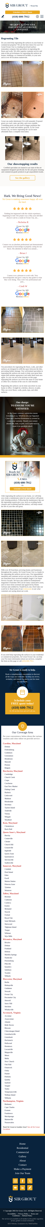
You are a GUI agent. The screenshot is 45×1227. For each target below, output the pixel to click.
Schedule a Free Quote (22, 489)
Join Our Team (22, 1173)
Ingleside (8, 851)
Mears (7, 1055)
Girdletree (8, 988)
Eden (6, 875)
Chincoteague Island (12, 1031)
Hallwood (8, 1043)
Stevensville (9, 860)
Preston (7, 765)
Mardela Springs (11, 955)
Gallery (22, 1156)
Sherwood (8, 924)
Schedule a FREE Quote (22, 12)
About (22, 1160)
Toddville (8, 811)
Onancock (8, 1068)
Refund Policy (27, 1216)
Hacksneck (9, 1040)
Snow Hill (8, 1004)
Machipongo (9, 1116)
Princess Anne (10, 884)
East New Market (11, 786)
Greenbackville (10, 1034)
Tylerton (8, 887)
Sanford (7, 1083)
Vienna (7, 814)
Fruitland (8, 949)
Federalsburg (9, 750)
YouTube (15, 1187)
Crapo (7, 780)
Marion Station (10, 881)
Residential (22, 1147)
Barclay (7, 835)
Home (22, 1143)
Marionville (9, 1119)
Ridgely (7, 768)
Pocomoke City (10, 997)
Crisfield (8, 869)
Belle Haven (9, 1025)
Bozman (8, 897)
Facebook (22, 1181)
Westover (8, 890)
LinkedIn (22, 1187)
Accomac (8, 1016)
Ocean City (9, 994)
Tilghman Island (10, 927)
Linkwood (8, 795)
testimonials (27, 589)
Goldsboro (8, 753)
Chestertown (9, 826)
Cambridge (9, 774)
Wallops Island (10, 1095)
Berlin (7, 982)
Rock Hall (8, 829)
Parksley (8, 1077)
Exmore (7, 1110)
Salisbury (8, 970)
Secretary (8, 805)
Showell (8, 1000)
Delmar (7, 946)
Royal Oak (9, 918)
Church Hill (9, 845)
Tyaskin (7, 973)
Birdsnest (8, 1104)
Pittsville (8, 964)
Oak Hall (8, 1065)
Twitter (29, 1181)
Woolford (8, 820)
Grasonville (9, 848)
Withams (8, 1098)
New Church (9, 1061)
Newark (7, 991)
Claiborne (8, 900)
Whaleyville (9, 1010)
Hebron (7, 952)
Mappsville (9, 1052)
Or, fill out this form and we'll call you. (23, 711)
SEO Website (12, 1224)
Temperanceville (11, 1092)
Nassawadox (9, 1122)
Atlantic (7, 1022)
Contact (23, 1164)
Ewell (7, 878)
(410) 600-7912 (20, 16)
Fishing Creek (10, 789)
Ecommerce (22, 1224)
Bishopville (9, 985)
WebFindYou (33, 1224)
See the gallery (22, 178)
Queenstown (9, 857)
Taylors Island (10, 808)
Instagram (15, 1181)
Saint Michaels (10, 921)
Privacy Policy (23, 1214)
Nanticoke (8, 958)
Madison (8, 799)
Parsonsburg (9, 961)
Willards (8, 976)
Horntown (8, 1046)
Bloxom (7, 1028)
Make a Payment (22, 1169)
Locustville (9, 1049)
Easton (7, 906)
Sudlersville (9, 863)
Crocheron (8, 783)
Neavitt (7, 912)
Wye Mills (8, 936)
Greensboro (9, 756)
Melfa (7, 1058)
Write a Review (2, 16)
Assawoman (9, 1019)
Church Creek (10, 777)
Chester (7, 842)
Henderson (9, 759)
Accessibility (11, 1214)
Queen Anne (9, 854)
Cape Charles (9, 1107)
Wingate (8, 817)
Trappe (7, 930)
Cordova (8, 903)
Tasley (7, 1089)
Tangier (7, 1086)
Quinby (7, 1080)
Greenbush (9, 1037)
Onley (7, 1071)
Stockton (8, 1007)
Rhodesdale (9, 802)
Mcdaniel (8, 909)
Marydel (8, 762)
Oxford (7, 915)
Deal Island (9, 872)
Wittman (8, 933)
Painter (7, 1074)
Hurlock (8, 792)
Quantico (8, 967)
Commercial (22, 1152)
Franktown (9, 1113)
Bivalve (7, 943)
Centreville (9, 839)
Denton (7, 747)
